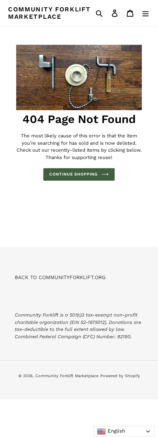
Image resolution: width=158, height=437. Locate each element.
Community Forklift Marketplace (49, 13)
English (115, 431)
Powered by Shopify (120, 375)
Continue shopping (73, 174)
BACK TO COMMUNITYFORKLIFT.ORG (60, 277)
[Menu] (145, 13)
